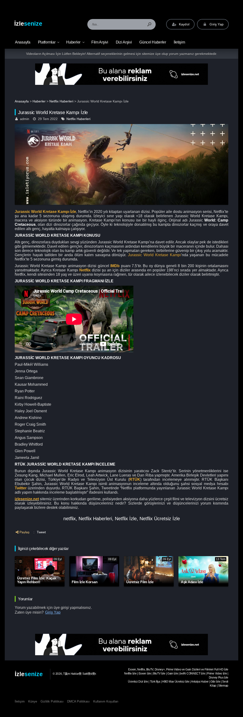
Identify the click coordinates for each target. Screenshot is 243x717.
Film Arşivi (99, 42)
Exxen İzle (145, 673)
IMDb (115, 266)
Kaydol (183, 24)
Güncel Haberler (152, 42)
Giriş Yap (216, 24)
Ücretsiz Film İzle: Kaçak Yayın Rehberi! (36, 580)
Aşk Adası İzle (192, 582)
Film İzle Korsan (84, 582)
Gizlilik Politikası (52, 701)
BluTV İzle (159, 673)
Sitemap (223, 685)
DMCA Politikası (78, 701)
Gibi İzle (215, 681)
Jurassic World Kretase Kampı (154, 255)
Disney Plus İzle (218, 677)
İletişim (179, 42)
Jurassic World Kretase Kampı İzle (45, 212)
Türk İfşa (155, 681)
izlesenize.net (27, 499)
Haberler (73, 42)
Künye (32, 701)
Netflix (85, 270)
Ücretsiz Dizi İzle (138, 681)
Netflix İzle (126, 518)
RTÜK (134, 479)
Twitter (21, 488)
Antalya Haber (200, 681)
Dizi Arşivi (124, 42)
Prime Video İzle (217, 673)
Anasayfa (22, 101)
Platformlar (47, 42)
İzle (28, 23)
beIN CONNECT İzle (192, 673)
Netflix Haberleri (61, 101)
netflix (69, 518)
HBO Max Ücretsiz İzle (175, 681)
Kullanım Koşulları (105, 701)
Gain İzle (172, 673)
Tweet (41, 532)
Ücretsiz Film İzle (140, 582)
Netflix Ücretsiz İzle (160, 518)
